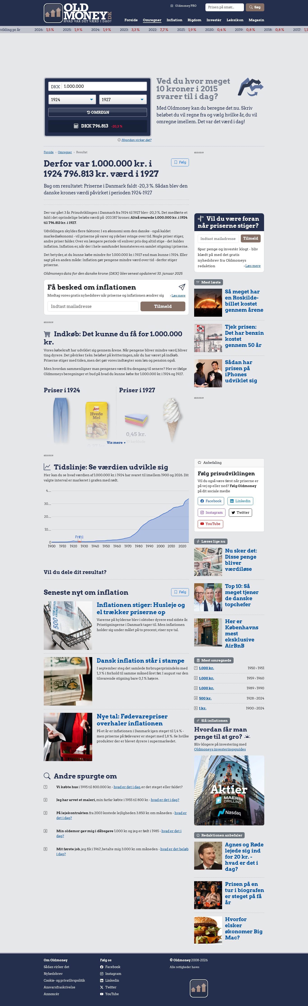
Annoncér (51, 994)
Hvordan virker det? (137, 140)
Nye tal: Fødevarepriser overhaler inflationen (132, 720)
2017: (279, 30)
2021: (163, 30)
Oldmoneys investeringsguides (220, 749)
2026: (21, 30)
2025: (49, 30)
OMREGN (100, 112)
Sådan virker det (56, 967)
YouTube (213, 524)
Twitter (242, 513)
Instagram (214, 513)
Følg (182, 162)
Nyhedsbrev (53, 974)
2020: (192, 30)
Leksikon (235, 20)
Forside (131, 20)
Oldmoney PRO (186, 5)
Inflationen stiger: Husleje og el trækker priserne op (141, 608)
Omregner (152, 20)
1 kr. (202, 708)
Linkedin (243, 501)
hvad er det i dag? (165, 800)
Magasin (256, 20)
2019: (222, 30)
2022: (135, 30)
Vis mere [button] (116, 443)
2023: (106, 30)
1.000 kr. (206, 668)
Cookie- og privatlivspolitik (64, 980)
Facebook (213, 501)
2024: (78, 30)
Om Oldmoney (55, 960)
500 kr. (205, 698)
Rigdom (194, 20)
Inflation (174, 20)
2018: (251, 30)
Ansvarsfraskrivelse (59, 987)
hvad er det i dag (127, 787)
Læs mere (178, 295)
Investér (214, 20)
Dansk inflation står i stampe (140, 660)
